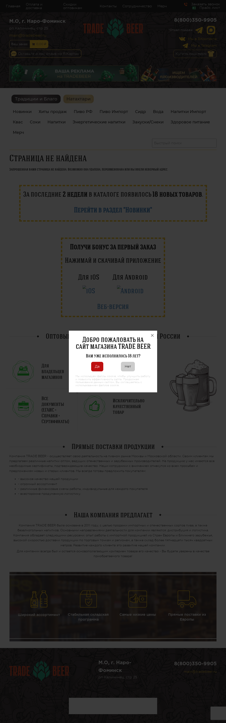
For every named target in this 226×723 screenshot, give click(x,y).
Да (97, 366)
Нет (128, 366)
